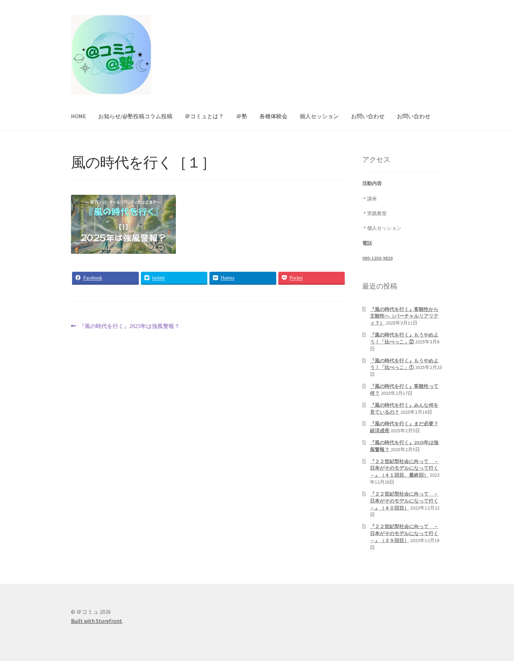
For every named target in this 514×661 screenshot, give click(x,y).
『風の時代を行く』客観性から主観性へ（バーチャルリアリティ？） (404, 316)
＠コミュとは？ (204, 116)
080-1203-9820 (377, 258)
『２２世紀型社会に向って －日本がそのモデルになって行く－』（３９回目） (404, 533)
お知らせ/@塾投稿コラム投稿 (135, 116)
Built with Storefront (96, 620)
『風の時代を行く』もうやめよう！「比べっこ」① (404, 364)
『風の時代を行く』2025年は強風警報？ (129, 327)
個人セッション (319, 116)
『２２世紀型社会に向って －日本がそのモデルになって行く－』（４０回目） (404, 501)
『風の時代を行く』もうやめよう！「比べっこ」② (404, 338)
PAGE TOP (496, 634)
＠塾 (241, 116)
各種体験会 (273, 116)
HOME (78, 116)
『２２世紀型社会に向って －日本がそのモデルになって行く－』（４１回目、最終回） (404, 468)
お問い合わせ (368, 116)
